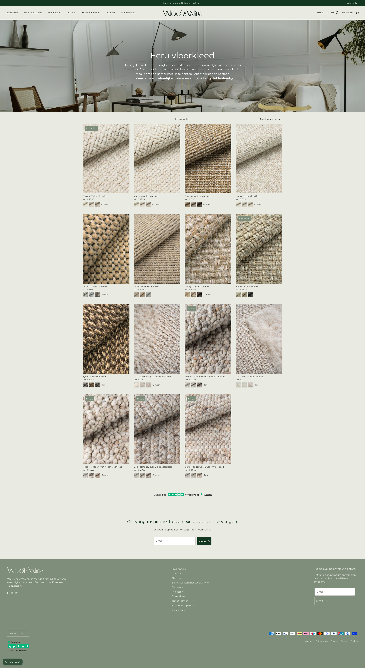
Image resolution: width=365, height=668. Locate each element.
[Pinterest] (16, 593)
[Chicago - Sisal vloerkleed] (208, 249)
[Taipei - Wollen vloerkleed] (106, 249)
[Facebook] (8, 593)
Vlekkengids (179, 610)
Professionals (128, 12)
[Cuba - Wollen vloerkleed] (157, 249)
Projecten (177, 591)
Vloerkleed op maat (183, 605)
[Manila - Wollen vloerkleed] (157, 158)
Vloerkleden (12, 12)
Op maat (71, 12)
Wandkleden (54, 12)
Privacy (344, 641)
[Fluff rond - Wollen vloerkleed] (259, 339)
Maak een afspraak (166, 3)
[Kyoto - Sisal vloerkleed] (106, 339)
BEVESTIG (204, 541)
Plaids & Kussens (33, 12)
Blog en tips (179, 569)
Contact (176, 573)
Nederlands (351, 3)
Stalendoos (178, 596)
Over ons (110, 12)
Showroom (178, 587)
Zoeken (354, 641)
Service (334, 641)
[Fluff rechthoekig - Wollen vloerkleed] (157, 339)
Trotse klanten (180, 601)
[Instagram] (12, 593)
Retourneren (322, 641)
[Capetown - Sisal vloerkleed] (208, 158)
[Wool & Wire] (182, 13)
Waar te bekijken (91, 12)
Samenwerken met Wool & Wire (190, 582)
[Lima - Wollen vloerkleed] (259, 158)
